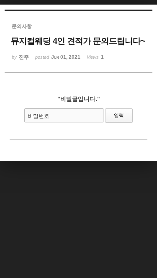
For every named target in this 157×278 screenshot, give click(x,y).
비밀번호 (38, 116)
